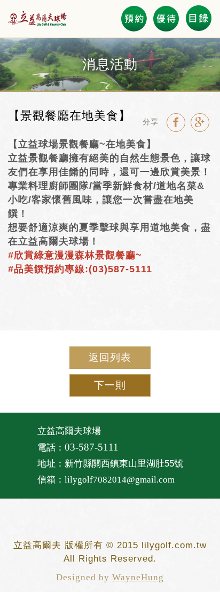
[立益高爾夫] (37, 18)
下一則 (110, 385)
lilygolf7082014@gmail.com (120, 480)
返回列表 (110, 357)
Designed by (110, 577)
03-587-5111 (92, 447)
